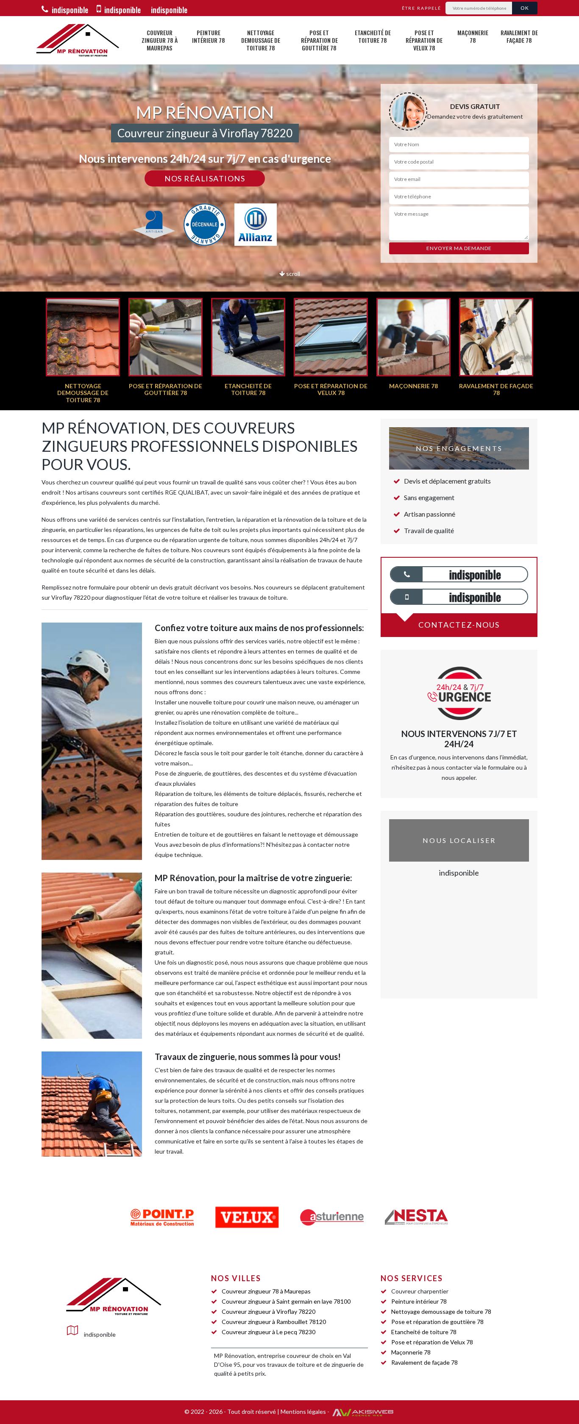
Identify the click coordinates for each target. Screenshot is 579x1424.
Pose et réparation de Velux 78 (424, 40)
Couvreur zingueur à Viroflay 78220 (268, 1311)
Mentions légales (303, 1411)
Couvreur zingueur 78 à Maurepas (160, 40)
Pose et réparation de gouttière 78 (319, 40)
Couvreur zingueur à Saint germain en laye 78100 (286, 1301)
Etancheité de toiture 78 (373, 36)
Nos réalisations (204, 178)
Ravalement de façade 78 (519, 36)
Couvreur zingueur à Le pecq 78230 (268, 1331)
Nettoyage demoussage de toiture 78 (260, 40)
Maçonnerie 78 (472, 36)
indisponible (69, 9)
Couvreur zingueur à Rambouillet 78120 (274, 1321)
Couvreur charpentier (419, 1291)
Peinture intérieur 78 (208, 36)
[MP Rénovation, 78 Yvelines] (77, 40)
